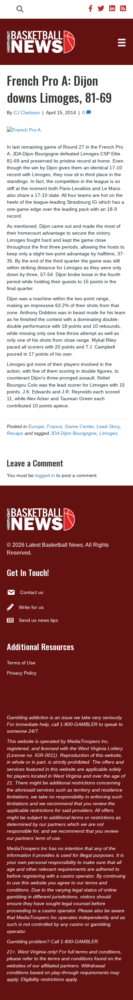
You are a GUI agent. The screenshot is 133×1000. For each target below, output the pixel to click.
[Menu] (121, 42)
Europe (36, 426)
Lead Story (108, 426)
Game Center (79, 426)
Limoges (108, 433)
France (54, 426)
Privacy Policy (21, 673)
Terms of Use (21, 662)
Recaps (15, 433)
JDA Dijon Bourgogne (73, 433)
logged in (45, 475)
